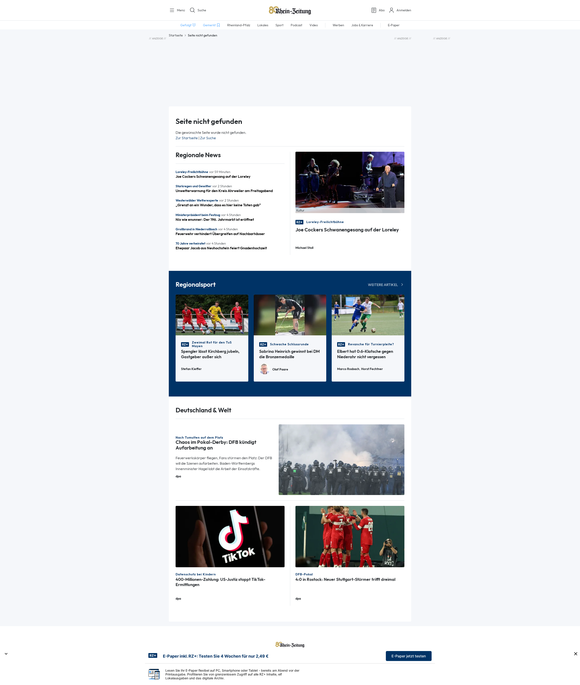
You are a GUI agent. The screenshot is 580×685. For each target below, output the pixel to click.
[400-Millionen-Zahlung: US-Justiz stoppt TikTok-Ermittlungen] (230, 536)
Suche (202, 10)
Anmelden (403, 10)
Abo (382, 10)
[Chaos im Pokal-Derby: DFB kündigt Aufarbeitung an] (342, 459)
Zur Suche (208, 138)
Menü (180, 10)
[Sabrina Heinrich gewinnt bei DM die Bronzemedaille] (290, 314)
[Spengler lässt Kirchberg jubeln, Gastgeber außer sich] (212, 314)
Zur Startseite (187, 138)
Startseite (176, 35)
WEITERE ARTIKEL (383, 284)
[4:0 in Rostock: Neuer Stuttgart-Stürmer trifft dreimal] (349, 536)
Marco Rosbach (348, 369)
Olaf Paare (280, 369)
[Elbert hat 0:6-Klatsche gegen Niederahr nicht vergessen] (368, 314)
